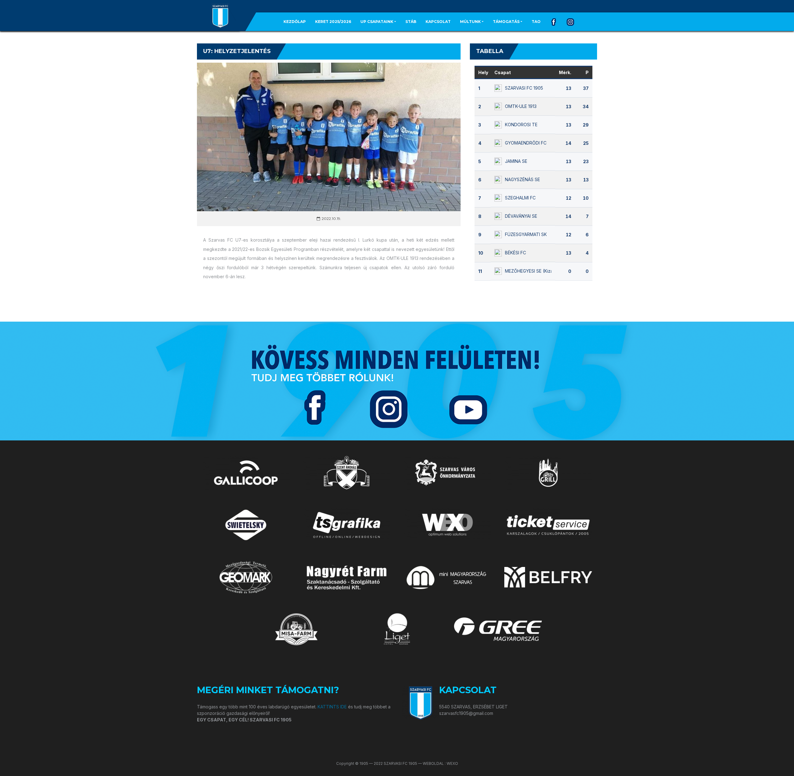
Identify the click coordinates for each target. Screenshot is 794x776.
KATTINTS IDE (332, 706)
